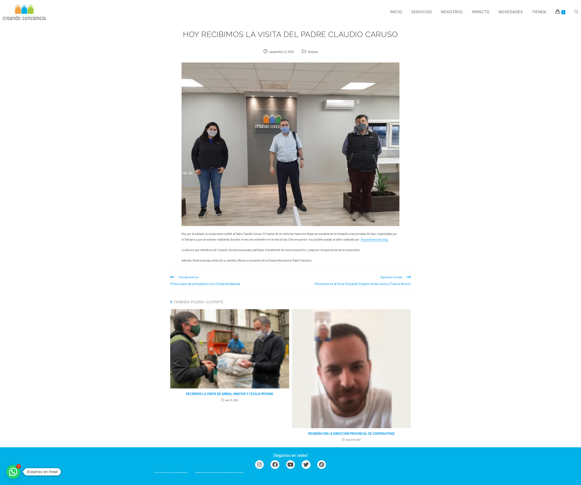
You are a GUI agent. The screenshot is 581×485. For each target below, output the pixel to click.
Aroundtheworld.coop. (375, 239)
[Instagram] (259, 464)
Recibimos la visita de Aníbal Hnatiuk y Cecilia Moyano (229, 393)
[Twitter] (306, 464)
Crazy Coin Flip (191, 472)
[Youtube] (290, 464)
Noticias (313, 52)
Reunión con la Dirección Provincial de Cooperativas (351, 433)
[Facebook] (275, 464)
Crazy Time (246, 472)
